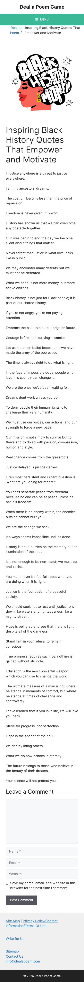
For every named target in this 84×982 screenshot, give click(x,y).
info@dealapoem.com (23, 961)
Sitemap (12, 951)
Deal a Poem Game (42, 7)
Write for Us (15, 939)
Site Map (13, 921)
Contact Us (14, 956)
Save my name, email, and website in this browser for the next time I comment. (43, 885)
